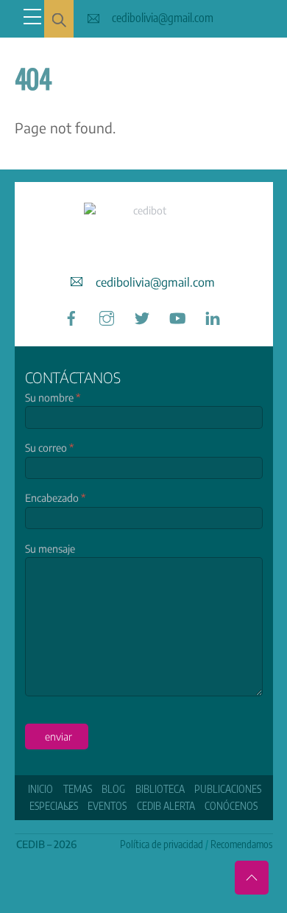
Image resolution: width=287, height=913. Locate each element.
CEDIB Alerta (166, 806)
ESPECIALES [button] (53, 806)
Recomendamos (241, 844)
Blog (113, 789)
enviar (58, 736)
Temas (77, 789)
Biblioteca (160, 789)
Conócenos (231, 806)
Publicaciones (227, 789)
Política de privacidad (161, 844)
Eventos (107, 806)
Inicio (40, 789)
